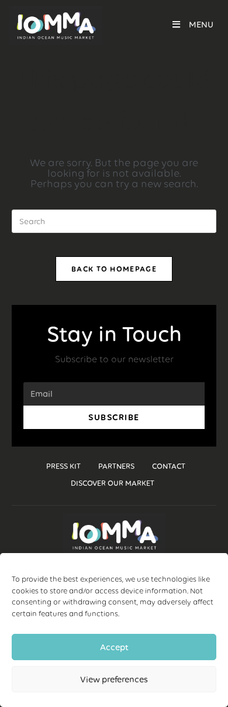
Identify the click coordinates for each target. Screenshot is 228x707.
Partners (116, 466)
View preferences (114, 679)
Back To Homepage (114, 269)
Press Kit (63, 466)
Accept (114, 647)
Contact (168, 466)
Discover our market (112, 483)
